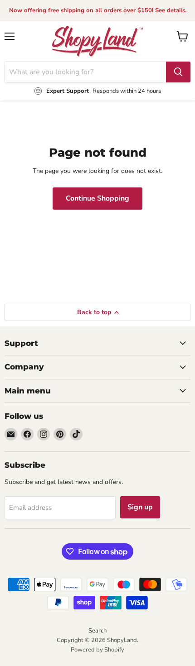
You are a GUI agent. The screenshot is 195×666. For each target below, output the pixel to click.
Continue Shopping (97, 198)
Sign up (140, 507)
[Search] (178, 72)
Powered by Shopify (97, 650)
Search (97, 631)
